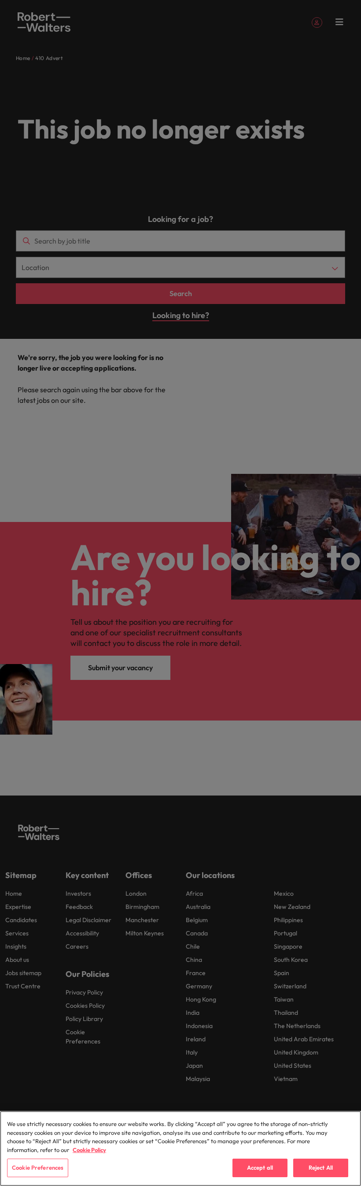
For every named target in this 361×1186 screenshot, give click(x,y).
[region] (180, 1148)
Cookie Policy (89, 1149)
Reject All (321, 1167)
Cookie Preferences (37, 1167)
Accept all (260, 1167)
